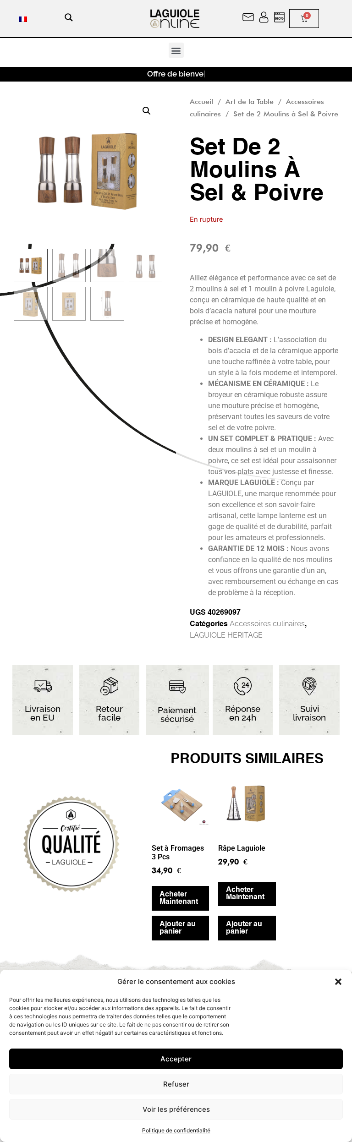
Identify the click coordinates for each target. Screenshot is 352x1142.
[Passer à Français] (23, 18)
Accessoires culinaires (267, 623)
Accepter (176, 1059)
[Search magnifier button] (69, 17)
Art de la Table (250, 101)
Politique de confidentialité (176, 1130)
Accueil (201, 101)
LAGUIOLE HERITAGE (226, 635)
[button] (338, 981)
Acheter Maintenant (179, 898)
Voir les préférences (176, 1109)
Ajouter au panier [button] (178, 928)
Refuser (176, 1084)
